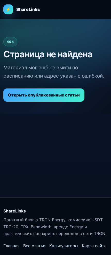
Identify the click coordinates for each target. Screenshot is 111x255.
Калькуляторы (63, 245)
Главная (11, 245)
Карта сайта (94, 245)
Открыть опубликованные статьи (44, 95)
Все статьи (34, 245)
